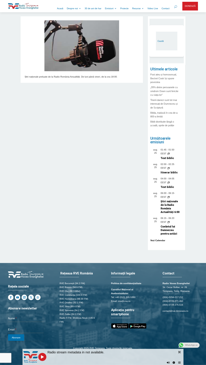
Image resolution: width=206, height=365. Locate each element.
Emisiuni (109, 8)
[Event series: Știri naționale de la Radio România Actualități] (168, 197)
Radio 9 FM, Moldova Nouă (74, 318)
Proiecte (124, 8)
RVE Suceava (67, 310)
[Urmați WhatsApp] (38, 297)
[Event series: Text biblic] (168, 153)
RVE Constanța (67, 295)
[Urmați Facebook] (11, 297)
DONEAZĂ (190, 6)
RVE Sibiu (65, 306)
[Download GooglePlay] (137, 327)
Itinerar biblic (169, 172)
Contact (165, 8)
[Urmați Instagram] (24, 297)
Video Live (152, 8)
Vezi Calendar (157, 240)
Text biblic (167, 158)
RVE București (67, 283)
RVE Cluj (64, 291)
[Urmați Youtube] (17, 297)
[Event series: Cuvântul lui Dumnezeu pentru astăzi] (168, 222)
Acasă (60, 8)
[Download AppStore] (120, 327)
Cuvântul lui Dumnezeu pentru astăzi (169, 230)
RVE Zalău (65, 314)
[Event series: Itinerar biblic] (168, 168)
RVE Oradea (66, 302)
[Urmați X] (31, 297)
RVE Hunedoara (68, 299)
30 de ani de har (93, 8)
